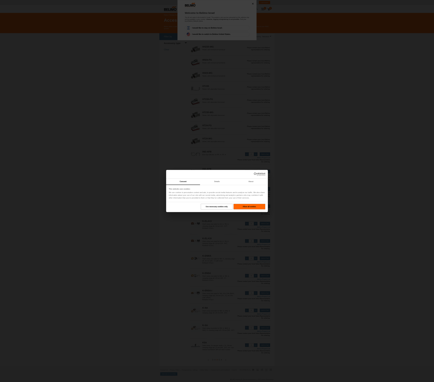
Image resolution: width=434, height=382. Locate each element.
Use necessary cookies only (217, 207)
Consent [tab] (183, 181)
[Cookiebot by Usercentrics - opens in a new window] (255, 174)
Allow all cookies (249, 207)
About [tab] (250, 181)
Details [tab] (217, 181)
